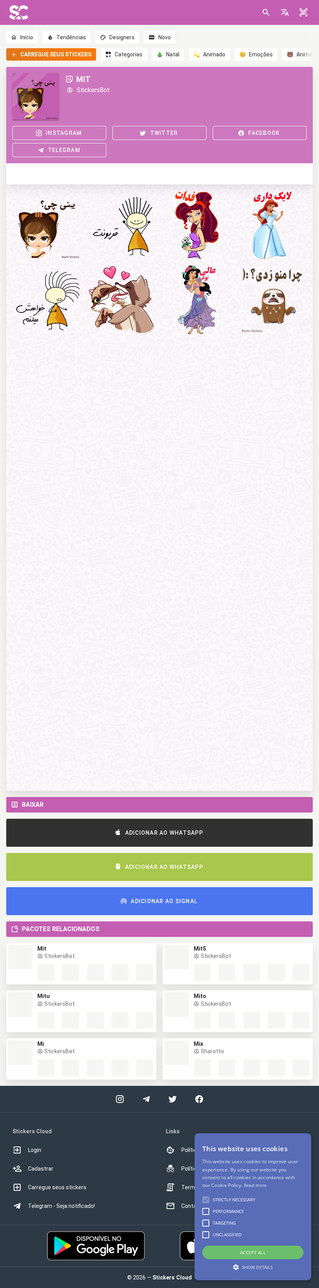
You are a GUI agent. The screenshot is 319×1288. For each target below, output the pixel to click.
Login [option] (34, 1150)
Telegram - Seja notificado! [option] (61, 1206)
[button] (284, 12)
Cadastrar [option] (40, 1169)
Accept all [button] (253, 1252)
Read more (255, 1185)
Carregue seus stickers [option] (57, 1187)
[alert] (253, 1206)
